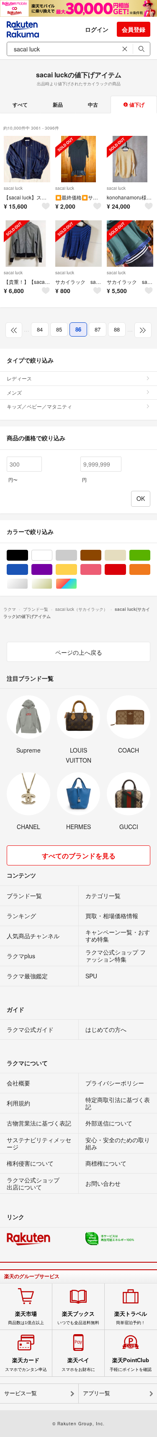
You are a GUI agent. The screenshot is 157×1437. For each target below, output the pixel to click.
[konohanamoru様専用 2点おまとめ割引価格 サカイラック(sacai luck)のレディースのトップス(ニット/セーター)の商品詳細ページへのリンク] (130, 159)
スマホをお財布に (78, 1364)
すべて (20, 104)
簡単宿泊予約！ (130, 1318)
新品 (58, 104)
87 (97, 329)
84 (40, 329)
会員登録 (133, 29)
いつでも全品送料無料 (78, 1318)
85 (59, 329)
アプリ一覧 (96, 1393)
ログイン (96, 29)
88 (117, 329)
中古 (93, 104)
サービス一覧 (20, 1393)
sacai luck (13, 188)
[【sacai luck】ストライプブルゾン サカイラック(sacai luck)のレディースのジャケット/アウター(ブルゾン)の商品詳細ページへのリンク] (27, 159)
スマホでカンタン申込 (26, 1364)
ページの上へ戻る (78, 652)
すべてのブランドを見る (79, 855)
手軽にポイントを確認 (131, 1364)
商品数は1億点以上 (26, 1318)
